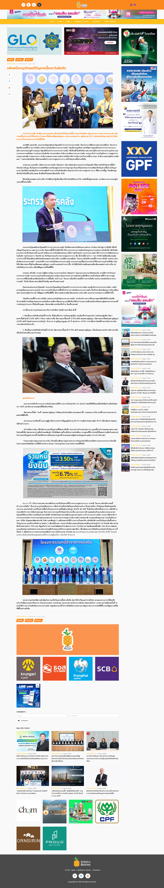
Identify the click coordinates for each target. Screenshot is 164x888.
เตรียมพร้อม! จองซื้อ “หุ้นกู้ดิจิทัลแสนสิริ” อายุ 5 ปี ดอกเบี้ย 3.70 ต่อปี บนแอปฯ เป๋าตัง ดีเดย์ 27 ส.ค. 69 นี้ (67, 793)
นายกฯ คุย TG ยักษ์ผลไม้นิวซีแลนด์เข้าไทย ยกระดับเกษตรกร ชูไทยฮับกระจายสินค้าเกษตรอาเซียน (143, 420)
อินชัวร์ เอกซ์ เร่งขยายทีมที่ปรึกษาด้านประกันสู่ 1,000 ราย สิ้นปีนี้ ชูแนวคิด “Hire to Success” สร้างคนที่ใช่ (143, 468)
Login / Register (110, 21)
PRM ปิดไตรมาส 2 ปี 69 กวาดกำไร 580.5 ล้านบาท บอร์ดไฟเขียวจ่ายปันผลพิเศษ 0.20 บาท (32, 757)
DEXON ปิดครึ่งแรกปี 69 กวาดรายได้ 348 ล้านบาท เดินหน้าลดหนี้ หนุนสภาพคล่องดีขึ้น (102, 792)
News (68, 21)
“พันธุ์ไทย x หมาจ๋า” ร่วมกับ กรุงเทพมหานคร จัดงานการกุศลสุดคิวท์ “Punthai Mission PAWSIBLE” (144, 410)
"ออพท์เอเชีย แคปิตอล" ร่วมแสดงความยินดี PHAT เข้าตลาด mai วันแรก (32, 792)
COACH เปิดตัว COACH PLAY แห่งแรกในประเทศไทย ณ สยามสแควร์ (143, 439)
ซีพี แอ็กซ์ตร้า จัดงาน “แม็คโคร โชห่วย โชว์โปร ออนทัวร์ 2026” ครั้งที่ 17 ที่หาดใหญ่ (143, 449)
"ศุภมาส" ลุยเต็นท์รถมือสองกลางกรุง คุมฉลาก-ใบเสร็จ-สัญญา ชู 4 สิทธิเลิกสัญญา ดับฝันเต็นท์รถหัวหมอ (143, 391)
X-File (60, 21)
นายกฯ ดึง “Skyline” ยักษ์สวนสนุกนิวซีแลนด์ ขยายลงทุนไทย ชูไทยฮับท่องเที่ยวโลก (143, 430)
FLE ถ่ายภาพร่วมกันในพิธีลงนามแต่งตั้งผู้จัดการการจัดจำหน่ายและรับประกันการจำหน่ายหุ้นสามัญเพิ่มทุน (68, 758)
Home (52, 21)
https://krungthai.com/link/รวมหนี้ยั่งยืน (66, 443)
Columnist (96, 21)
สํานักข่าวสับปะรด (12, 64)
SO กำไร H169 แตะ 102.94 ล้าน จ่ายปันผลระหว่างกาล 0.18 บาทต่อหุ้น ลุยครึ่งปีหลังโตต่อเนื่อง (102, 758)
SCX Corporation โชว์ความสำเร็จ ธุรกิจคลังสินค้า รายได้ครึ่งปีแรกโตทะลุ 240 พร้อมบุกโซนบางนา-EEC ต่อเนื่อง (144, 401)
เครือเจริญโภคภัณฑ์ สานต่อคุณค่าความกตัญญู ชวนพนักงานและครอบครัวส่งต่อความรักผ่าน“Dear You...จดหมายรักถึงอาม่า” (143, 458)
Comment (24, 720)
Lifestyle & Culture (81, 21)
